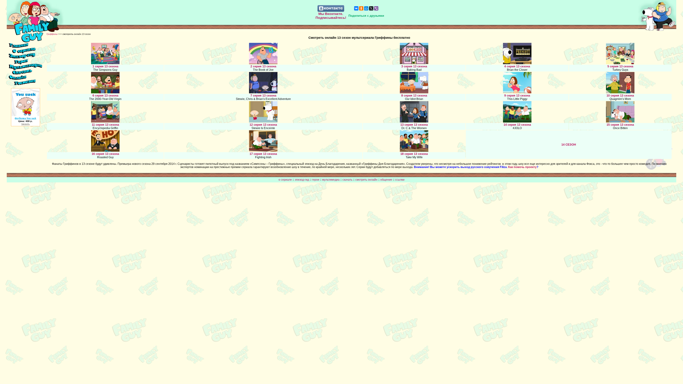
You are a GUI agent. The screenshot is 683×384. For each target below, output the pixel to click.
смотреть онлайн (366, 179)
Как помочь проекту (522, 167)
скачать (347, 179)
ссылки (399, 179)
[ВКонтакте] (356, 8)
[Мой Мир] (366, 8)
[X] (371, 8)
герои (315, 179)
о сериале (285, 179)
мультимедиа (331, 179)
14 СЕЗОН (568, 144)
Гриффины (52, 34)
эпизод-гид (302, 179)
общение (386, 179)
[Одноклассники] (361, 8)
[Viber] (376, 8)
